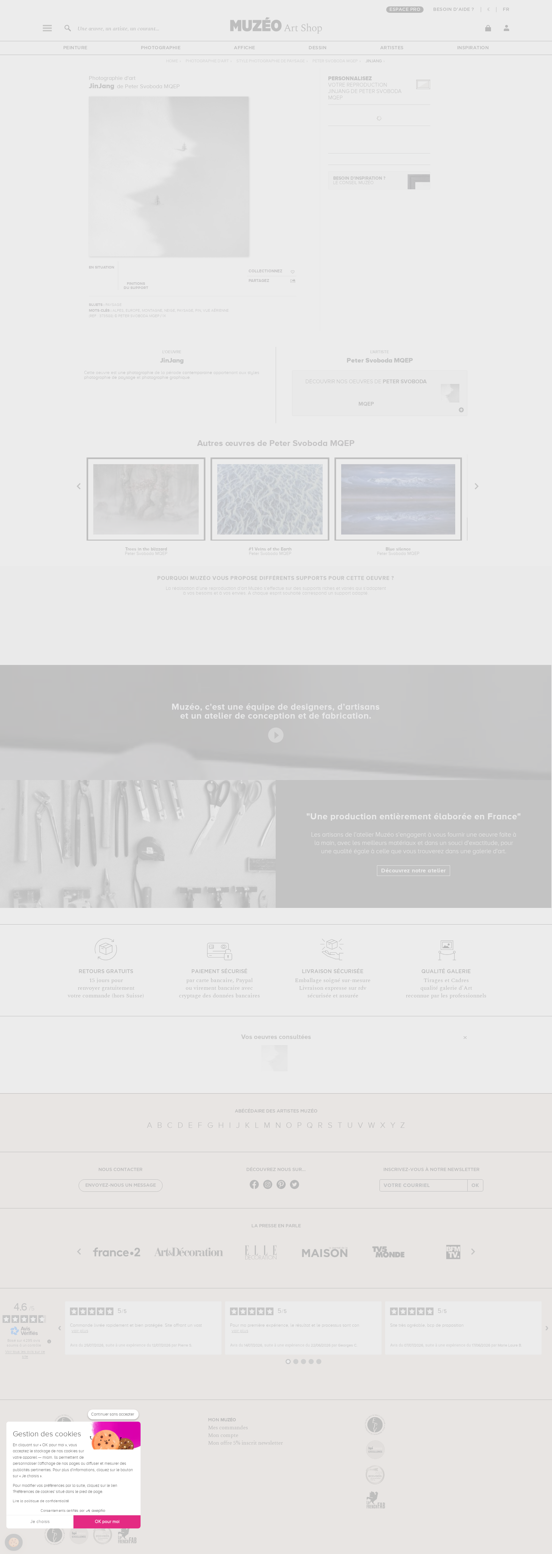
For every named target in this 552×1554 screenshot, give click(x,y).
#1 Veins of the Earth (270, 551)
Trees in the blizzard (146, 551)
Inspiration (473, 48)
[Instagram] (269, 1188)
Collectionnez (265, 271)
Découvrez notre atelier (413, 871)
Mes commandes (228, 1428)
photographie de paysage (109, 377)
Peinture (75, 48)
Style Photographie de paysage (270, 61)
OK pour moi (107, 1521)
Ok (475, 1185)
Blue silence (398, 551)
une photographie (135, 373)
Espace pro (404, 10)
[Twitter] (296, 1188)
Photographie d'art (207, 61)
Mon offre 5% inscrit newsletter (245, 1443)
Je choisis (40, 1521)
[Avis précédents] (59, 1328)
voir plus (80, 1331)
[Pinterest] (282, 1188)
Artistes (392, 48)
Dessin (317, 48)
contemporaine (197, 373)
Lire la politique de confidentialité (41, 1501)
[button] (14, 1542)
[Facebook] (256, 1188)
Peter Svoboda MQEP (335, 61)
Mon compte (223, 1435)
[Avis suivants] (546, 1328)
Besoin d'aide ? (453, 10)
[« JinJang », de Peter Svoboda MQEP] (274, 1058)
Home (172, 61)
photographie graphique (166, 377)
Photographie (160, 48)
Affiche (244, 48)
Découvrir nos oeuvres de (366, 393)
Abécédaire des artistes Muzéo (276, 1111)
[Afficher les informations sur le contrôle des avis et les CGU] (49, 1341)
